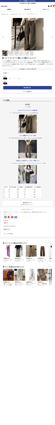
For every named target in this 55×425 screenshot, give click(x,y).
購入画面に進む (27, 87)
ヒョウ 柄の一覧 (13, 14)
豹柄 (5, 83)
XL (19, 78)
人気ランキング (46, 9)
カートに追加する (27, 91)
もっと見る (49, 243)
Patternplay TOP (4, 14)
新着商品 (9, 9)
